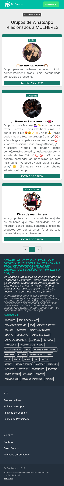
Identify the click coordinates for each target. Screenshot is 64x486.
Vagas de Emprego (31, 378)
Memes (8, 364)
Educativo (22, 334)
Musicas (39, 364)
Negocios (10, 369)
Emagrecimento (41, 334)
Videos (49, 378)
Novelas (23, 369)
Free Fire (9, 354)
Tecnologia (11, 378)
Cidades (9, 330)
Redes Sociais (12, 374)
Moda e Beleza (24, 364)
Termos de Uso (12, 400)
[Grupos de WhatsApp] (7, 4)
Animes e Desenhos (15, 325)
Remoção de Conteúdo (17, 454)
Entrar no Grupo (32, 83)
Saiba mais (8, 478)
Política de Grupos (14, 406)
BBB (31, 325)
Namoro (52, 364)
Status (39, 374)
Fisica (27, 349)
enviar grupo (51, 4)
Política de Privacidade (16, 418)
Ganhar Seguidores (41, 354)
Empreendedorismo (16, 339)
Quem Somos (11, 448)
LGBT (36, 359)
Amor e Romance (28, 320)
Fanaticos (10, 344)
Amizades (10, 320)
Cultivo (9, 334)
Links (45, 359)
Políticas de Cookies (15, 412)
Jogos (26, 359)
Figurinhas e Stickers (31, 344)
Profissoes (38, 369)
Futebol (22, 354)
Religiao (27, 374)
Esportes (35, 339)
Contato (8, 442)
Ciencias (21, 330)
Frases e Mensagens (45, 349)
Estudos (48, 339)
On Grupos (16, 4)
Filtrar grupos (32, 15)
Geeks (16, 359)
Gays (7, 359)
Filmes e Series (13, 349)
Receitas (52, 369)
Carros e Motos (46, 325)
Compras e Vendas (40, 330)
